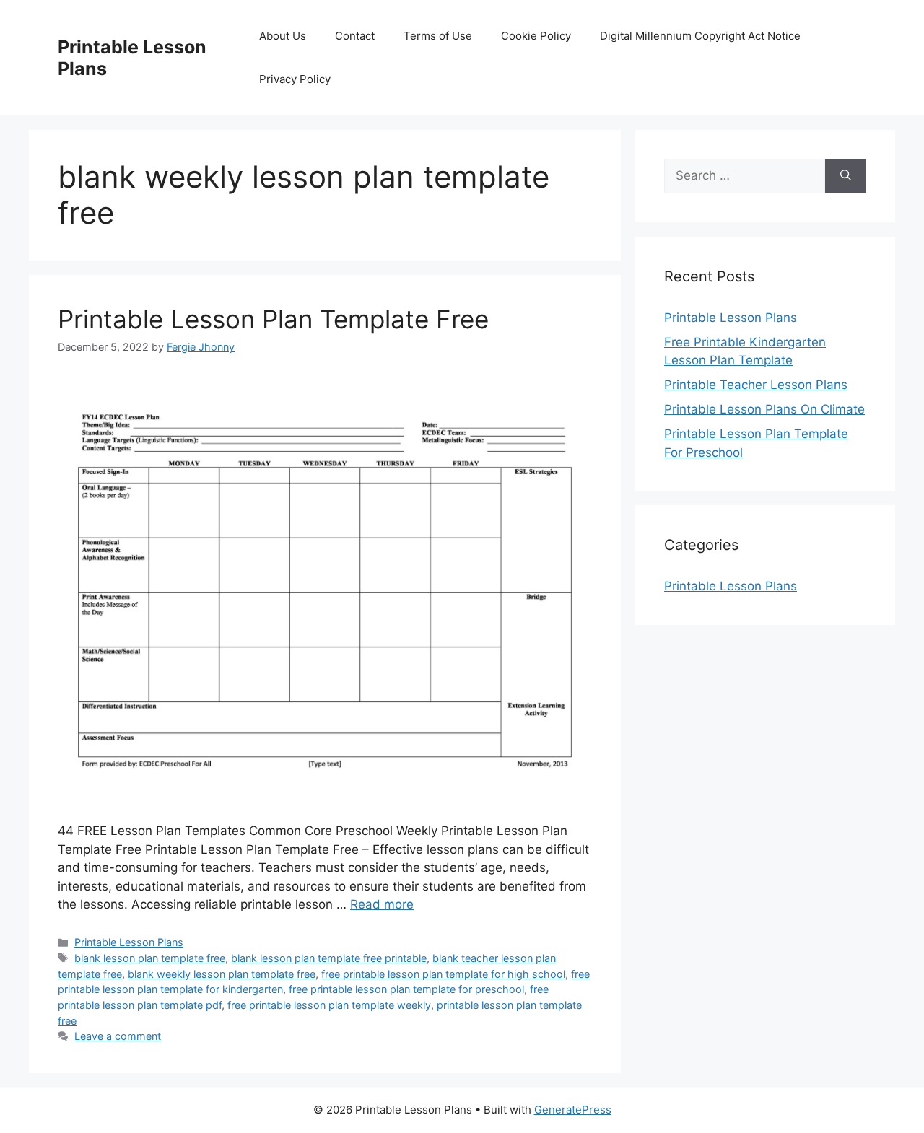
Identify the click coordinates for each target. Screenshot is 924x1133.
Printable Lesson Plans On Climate (764, 409)
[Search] (845, 176)
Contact (355, 36)
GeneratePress (572, 1109)
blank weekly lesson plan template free (221, 974)
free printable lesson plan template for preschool (406, 989)
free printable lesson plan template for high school (443, 974)
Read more (382, 904)
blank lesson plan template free (149, 958)
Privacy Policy (295, 79)
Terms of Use (438, 36)
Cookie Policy (536, 36)
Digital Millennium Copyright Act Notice (700, 36)
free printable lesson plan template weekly (329, 1005)
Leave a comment (117, 1036)
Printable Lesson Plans (128, 942)
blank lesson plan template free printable (329, 958)
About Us (282, 36)
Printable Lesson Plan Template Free (273, 319)
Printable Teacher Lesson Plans (755, 384)
